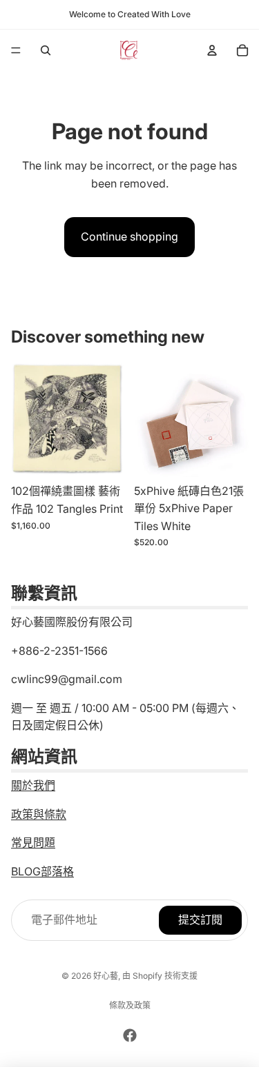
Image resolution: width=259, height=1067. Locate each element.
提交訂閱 (200, 920)
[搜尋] (45, 50)
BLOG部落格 (42, 871)
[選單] (16, 50)
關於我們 (33, 785)
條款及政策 (130, 1005)
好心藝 (105, 976)
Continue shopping (129, 236)
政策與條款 (38, 814)
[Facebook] (130, 1035)
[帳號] (212, 50)
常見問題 (33, 842)
